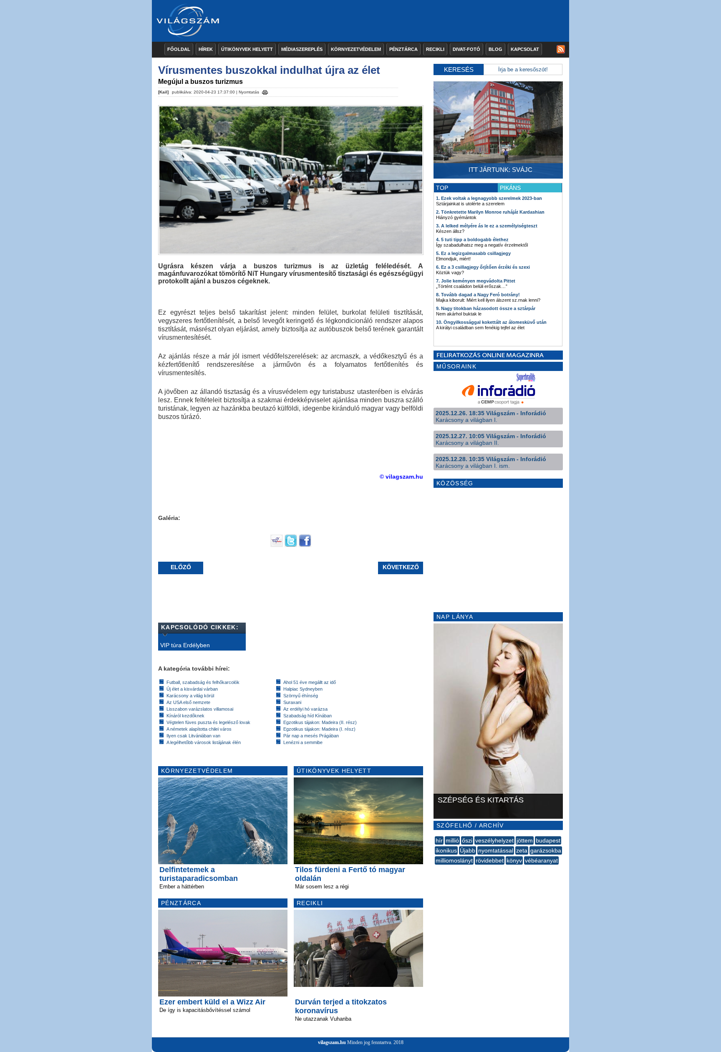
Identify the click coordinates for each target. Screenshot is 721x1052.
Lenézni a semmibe (303, 742)
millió (452, 840)
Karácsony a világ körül (190, 695)
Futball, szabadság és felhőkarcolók (202, 682)
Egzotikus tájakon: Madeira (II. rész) (320, 722)
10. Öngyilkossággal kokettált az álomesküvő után (491, 322)
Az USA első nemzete (188, 702)
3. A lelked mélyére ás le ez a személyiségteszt (486, 225)
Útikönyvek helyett (247, 49)
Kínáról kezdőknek (185, 715)
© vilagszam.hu (401, 476)
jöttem (525, 840)
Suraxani (292, 702)
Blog (495, 49)
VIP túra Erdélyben (185, 645)
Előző (181, 567)
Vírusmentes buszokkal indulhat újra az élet (269, 70)
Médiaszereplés (302, 49)
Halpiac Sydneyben (303, 688)
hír (439, 840)
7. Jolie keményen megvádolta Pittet (475, 280)
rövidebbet (490, 860)
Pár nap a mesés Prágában (311, 735)
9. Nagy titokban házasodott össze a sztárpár (485, 308)
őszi (467, 840)
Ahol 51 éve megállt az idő (309, 682)
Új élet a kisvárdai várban (192, 688)
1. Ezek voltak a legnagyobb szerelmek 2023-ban (489, 198)
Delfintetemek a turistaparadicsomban (198, 874)
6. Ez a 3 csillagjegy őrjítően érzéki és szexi (483, 267)
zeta (521, 850)
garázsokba (545, 850)
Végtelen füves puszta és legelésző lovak (208, 722)
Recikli (435, 49)
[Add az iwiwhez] (276, 545)
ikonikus (446, 850)
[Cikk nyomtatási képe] (265, 91)
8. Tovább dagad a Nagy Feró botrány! (478, 294)
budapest (548, 840)
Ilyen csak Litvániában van (193, 735)
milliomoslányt (454, 860)
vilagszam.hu (332, 1042)
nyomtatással (495, 850)
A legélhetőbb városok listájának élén (203, 742)
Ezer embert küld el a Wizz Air (212, 1002)
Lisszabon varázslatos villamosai (199, 708)
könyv (514, 860)
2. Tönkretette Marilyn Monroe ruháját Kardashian (490, 211)
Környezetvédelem (356, 49)
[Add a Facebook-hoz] (305, 545)
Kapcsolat (525, 49)
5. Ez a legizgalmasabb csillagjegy (473, 253)
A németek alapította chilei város (199, 729)
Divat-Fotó (466, 49)
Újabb (467, 850)
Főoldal (178, 49)
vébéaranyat (541, 860)
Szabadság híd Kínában (307, 715)
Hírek (206, 49)
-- (436, 869)
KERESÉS (459, 69)
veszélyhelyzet (494, 840)
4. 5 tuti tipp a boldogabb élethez (472, 239)
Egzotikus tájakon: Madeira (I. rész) (319, 729)
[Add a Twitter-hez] (291, 545)
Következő (401, 567)
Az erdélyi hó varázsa (305, 708)
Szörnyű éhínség (300, 695)
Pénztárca (403, 49)
